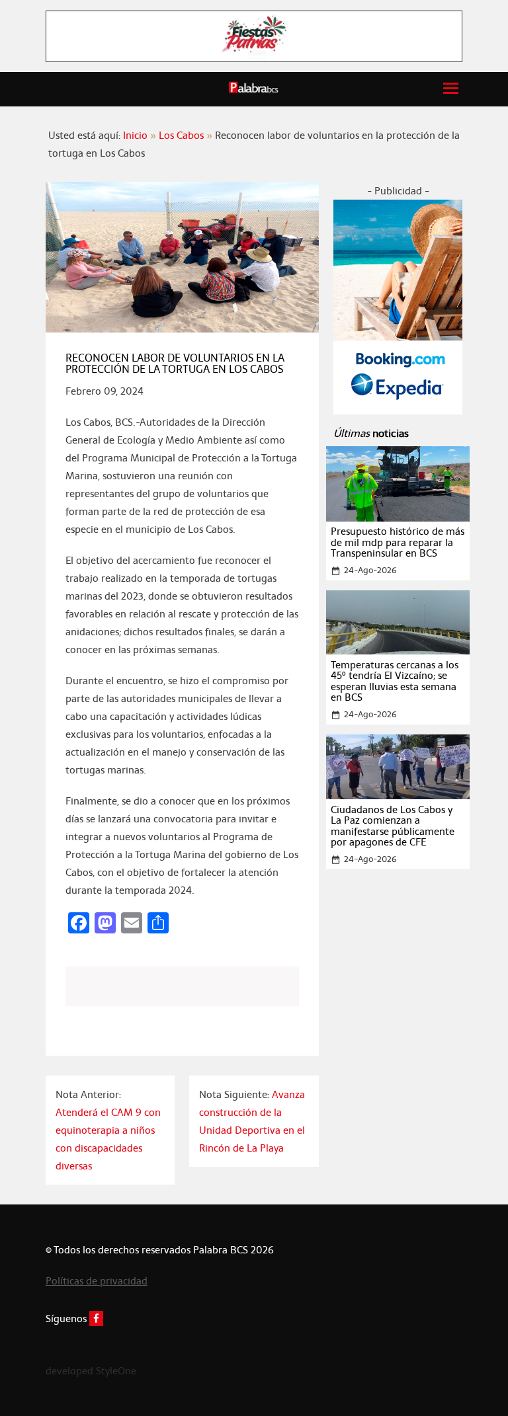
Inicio (135, 135)
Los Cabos (181, 135)
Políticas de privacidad (97, 1280)
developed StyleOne (91, 1370)
